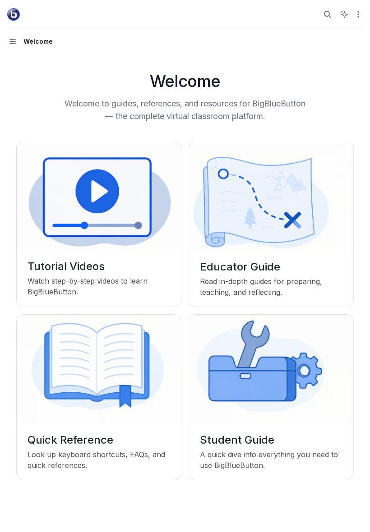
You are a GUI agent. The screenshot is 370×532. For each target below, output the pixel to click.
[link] (98, 224)
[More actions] (358, 14)
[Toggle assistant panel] (344, 14)
